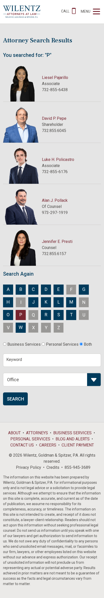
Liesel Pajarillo (55, 77)
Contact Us (22, 445)
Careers (47, 445)
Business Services (72, 432)
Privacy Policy (28, 467)
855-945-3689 (77, 467)
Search (15, 399)
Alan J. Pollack (55, 200)
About (14, 432)
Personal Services (30, 439)
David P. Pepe (54, 118)
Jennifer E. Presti (57, 241)
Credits (52, 467)
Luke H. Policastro (58, 159)
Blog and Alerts (73, 439)
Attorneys (37, 432)
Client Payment (78, 445)
